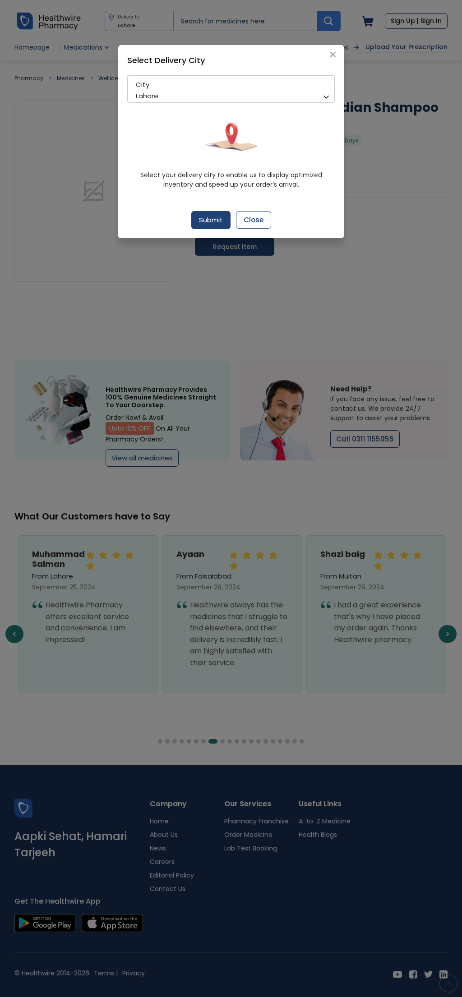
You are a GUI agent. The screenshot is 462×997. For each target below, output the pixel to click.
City (142, 84)
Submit (211, 220)
